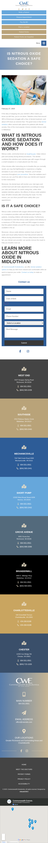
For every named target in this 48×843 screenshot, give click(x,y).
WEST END (24, 375)
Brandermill (24, 571)
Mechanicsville (24, 453)
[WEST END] (24, 369)
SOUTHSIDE (24, 414)
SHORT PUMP (24, 493)
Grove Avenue (24, 532)
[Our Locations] (24, 731)
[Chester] (24, 643)
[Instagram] (29, 9)
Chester (24, 649)
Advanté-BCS (24, 791)
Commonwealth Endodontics (14, 267)
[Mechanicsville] (24, 447)
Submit (24, 343)
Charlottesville (24, 610)
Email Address (24, 719)
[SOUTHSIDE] (24, 408)
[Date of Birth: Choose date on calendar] (6, 303)
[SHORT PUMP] (24, 486)
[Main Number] (24, 694)
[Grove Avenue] (24, 525)
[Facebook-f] (26, 9)
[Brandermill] (24, 564)
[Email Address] (24, 713)
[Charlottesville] (24, 604)
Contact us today (27, 272)
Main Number (24, 701)
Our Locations (24, 737)
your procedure (22, 174)
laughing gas (31, 154)
